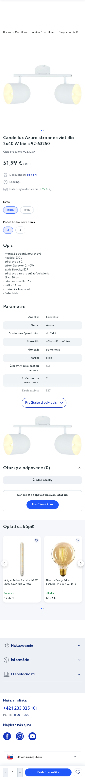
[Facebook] (7, 737)
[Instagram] (20, 737)
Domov (7, 32)
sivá (27, 210)
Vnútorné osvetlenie (43, 32)
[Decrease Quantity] (5, 772)
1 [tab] (41, 130)
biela (10, 210)
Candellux (52, 317)
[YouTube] (32, 737)
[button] (50, 189)
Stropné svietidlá (68, 32)
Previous (4, 563)
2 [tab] (43, 130)
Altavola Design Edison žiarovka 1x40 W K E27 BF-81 (62, 582)
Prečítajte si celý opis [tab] (41, 403)
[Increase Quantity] (20, 772)
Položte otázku (42, 504)
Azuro (50, 325)
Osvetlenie (21, 32)
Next (80, 563)
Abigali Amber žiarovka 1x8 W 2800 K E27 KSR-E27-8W (21, 582)
